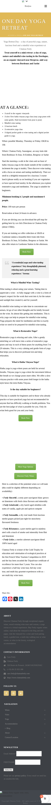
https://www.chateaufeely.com (18, 678)
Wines (7, 710)
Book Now (26, 252)
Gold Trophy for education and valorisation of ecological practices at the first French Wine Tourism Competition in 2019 (24, 553)
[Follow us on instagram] (13, 693)
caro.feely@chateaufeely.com (18, 674)
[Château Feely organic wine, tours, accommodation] (27, 6)
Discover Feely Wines (25, 476)
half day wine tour (21, 568)
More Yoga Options (25, 467)
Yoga (19, 35)
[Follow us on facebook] (6, 693)
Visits (7, 715)
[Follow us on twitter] (20, 693)
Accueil (11, 35)
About (7, 733)
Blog (8, 728)
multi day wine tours (14, 575)
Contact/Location (11, 737)
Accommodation (11, 724)
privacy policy (20, 776)
